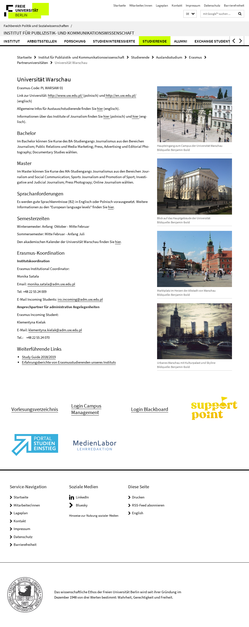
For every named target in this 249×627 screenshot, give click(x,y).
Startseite (119, 5)
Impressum (193, 5)
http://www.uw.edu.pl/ (65, 95)
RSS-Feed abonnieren (148, 505)
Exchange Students (213, 41)
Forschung (75, 41)
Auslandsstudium (169, 57)
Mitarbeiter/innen (140, 5)
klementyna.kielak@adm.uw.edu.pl (55, 330)
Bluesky (82, 505)
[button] (190, 14)
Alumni (180, 41)
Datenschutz (212, 5)
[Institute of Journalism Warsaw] (109, 116)
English (137, 513)
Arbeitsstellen (42, 41)
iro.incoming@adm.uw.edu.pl (80, 299)
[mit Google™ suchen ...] (240, 13)
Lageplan (162, 5)
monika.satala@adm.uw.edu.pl (51, 284)
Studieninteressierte (114, 41)
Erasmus (195, 57)
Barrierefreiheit (234, 5)
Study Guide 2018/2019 (39, 357)
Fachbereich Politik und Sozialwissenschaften (38, 25)
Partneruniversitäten (32, 62)
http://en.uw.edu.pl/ (121, 95)
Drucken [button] (138, 497)
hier (100, 108)
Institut (12, 41)
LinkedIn (82, 497)
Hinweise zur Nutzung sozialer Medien (93, 516)
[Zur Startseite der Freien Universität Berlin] (32, 10)
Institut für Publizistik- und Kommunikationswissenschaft (69, 33)
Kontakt (177, 5)
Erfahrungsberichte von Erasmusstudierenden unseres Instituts (69, 362)
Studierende (154, 41)
